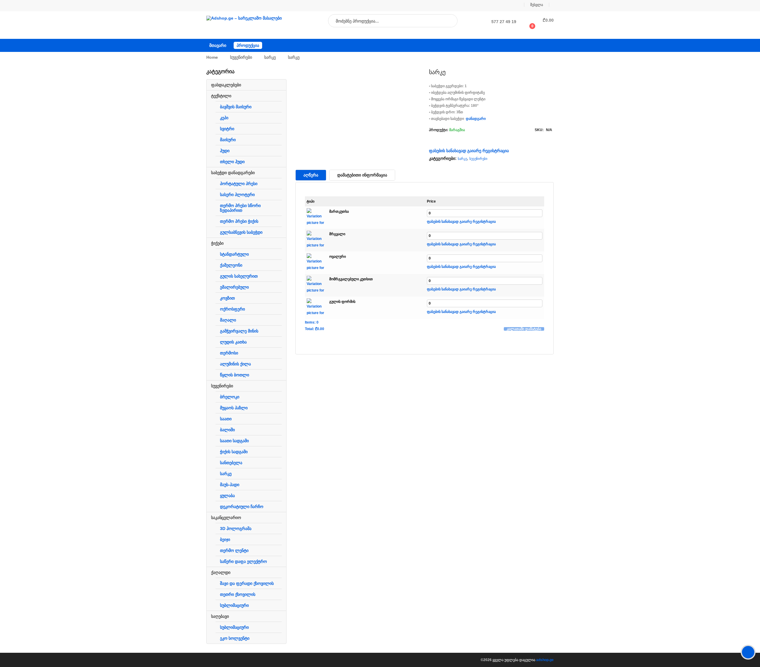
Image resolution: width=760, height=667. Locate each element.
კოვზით (227, 298)
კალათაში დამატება (524, 329)
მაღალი (228, 320)
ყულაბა (227, 495)
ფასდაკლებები (226, 84)
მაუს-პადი (229, 484)
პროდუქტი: (438, 130)
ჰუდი (224, 150)
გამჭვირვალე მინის (239, 331)
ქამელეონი (231, 265)
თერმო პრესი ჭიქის (239, 221)
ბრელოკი (229, 396)
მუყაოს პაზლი (234, 407)
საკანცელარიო (226, 517)
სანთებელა (231, 462)
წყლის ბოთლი (234, 374)
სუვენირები (241, 57)
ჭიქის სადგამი (234, 451)
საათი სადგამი (234, 440)
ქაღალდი (220, 572)
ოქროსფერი (232, 309)
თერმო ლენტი (234, 550)
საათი (226, 418)
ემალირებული (234, 287)
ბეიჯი (225, 539)
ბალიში (227, 429)
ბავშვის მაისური (235, 106)
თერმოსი (229, 353)
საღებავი (220, 616)
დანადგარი (476, 119)
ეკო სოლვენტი (234, 638)
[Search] (447, 21)
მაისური (228, 139)
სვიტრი (227, 128)
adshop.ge (545, 660)
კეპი (224, 117)
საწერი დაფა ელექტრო (243, 561)
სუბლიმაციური (234, 605)
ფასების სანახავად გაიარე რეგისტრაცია (469, 150)
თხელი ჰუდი (232, 161)
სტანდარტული (234, 254)
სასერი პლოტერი (237, 194)
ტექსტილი (221, 95)
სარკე (270, 57)
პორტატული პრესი (238, 183)
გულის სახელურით (239, 276)
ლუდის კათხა (233, 342)
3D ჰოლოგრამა (235, 528)
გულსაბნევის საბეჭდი (241, 232)
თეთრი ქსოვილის (237, 594)
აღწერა (310, 175)
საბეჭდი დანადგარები (233, 172)
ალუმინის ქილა (235, 364)
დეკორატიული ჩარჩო (241, 506)
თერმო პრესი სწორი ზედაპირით (240, 208)
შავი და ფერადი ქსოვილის (247, 583)
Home (212, 57)
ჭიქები (217, 243)
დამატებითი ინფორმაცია (362, 175)
